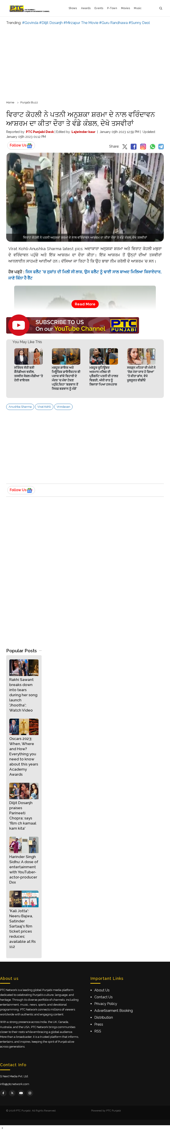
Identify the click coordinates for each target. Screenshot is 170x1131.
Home (10, 102)
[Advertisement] (85, 62)
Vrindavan (63, 406)
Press (98, 1024)
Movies (125, 8)
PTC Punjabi (113, 1110)
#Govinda (30, 23)
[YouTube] (21, 1093)
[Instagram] (30, 1093)
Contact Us (103, 997)
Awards (86, 8)
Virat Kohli (44, 406)
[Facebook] (3, 1093)
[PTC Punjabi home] (30, 8)
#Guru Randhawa (113, 23)
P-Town (112, 8)
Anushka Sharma (20, 406)
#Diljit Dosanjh (51, 23)
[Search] (161, 8)
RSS (97, 1031)
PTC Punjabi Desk (40, 132)
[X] (12, 1093)
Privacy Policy (105, 1004)
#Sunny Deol (139, 23)
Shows (73, 8)
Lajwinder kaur (83, 132)
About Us (102, 990)
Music (137, 8)
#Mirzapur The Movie (81, 23)
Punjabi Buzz (29, 102)
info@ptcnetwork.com (14, 1084)
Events (99, 8)
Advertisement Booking (113, 1010)
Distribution (103, 1017)
